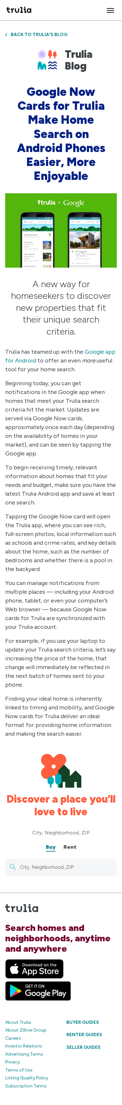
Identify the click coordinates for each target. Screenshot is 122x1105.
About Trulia (18, 1022)
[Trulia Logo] (19, 10)
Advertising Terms (24, 1054)
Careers (13, 1038)
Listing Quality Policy (26, 1078)
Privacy (12, 1062)
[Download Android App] (38, 991)
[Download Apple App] (34, 969)
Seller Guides (83, 1047)
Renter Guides (84, 1034)
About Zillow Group (26, 1030)
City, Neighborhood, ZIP (61, 833)
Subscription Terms (26, 1086)
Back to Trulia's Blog (39, 34)
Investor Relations (23, 1046)
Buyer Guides (82, 1022)
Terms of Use (18, 1070)
